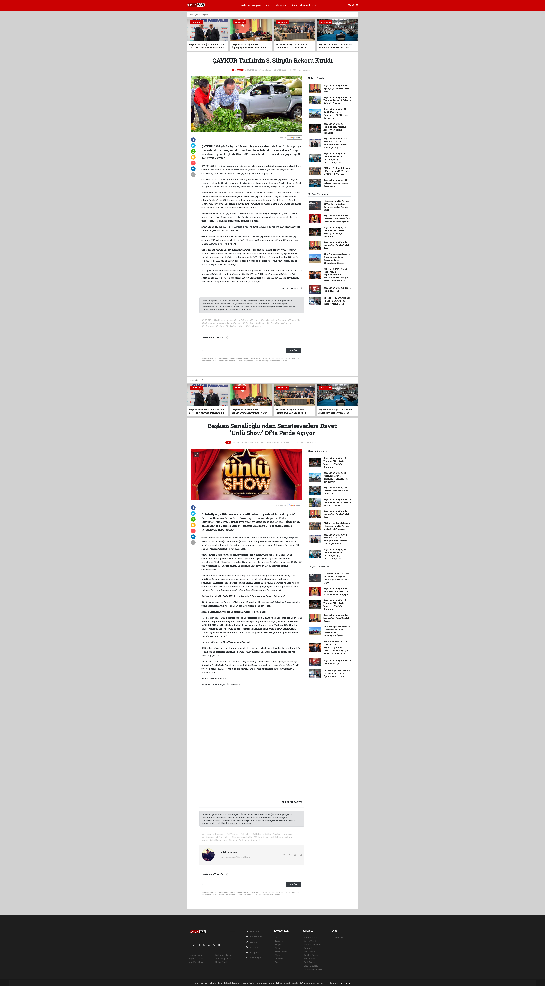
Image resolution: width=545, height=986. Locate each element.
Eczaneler (309, 948)
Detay (335, 983)
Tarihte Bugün (311, 955)
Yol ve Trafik (310, 941)
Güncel (293, 5)
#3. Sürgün (232, 320)
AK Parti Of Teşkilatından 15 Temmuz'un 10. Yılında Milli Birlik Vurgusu (336, 171)
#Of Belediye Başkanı (281, 837)
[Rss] (215, 945)
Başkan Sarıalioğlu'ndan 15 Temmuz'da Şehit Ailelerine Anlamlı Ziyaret (337, 100)
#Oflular (257, 834)
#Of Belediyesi (261, 837)
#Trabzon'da (294, 320)
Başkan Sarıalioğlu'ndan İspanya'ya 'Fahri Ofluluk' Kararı (336, 88)
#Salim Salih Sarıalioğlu (214, 840)
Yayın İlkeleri (196, 958)
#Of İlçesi (235, 323)
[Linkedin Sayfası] (210, 945)
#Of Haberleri (267, 320)
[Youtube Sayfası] (205, 945)
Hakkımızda (195, 955)
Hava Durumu (310, 937)
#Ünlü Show (257, 840)
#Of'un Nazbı (287, 323)
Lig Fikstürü (310, 951)
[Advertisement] (174, 54)
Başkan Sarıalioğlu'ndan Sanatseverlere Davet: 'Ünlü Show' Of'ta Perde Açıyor (337, 218)
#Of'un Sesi (248, 323)
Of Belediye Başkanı (286, 537)
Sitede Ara (338, 937)
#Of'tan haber (236, 326)
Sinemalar (309, 958)
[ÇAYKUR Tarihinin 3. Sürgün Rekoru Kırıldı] (246, 104)
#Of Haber (245, 834)
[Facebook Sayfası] (190, 945)
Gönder (293, 350)
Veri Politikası (196, 962)
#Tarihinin (219, 320)
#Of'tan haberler (254, 326)
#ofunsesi (287, 834)
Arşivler (254, 947)
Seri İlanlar (310, 962)
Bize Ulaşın (255, 957)
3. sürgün (226, 165)
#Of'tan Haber (222, 837)
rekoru (205, 183)
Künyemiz (255, 952)
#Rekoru (243, 320)
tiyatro (261, 545)
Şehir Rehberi (311, 965)
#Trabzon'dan (208, 323)
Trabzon (245, 5)
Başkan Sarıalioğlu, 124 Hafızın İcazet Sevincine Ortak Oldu (335, 183)
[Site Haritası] (220, 945)
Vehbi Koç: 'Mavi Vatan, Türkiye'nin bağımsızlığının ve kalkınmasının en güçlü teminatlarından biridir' (335, 274)
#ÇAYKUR (206, 320)
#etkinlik (244, 840)
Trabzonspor (280, 5)
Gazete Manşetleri (313, 969)
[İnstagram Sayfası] (200, 945)
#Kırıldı (254, 320)
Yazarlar (253, 942)
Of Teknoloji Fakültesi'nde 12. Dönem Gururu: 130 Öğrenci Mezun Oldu (336, 300)
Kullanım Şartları (224, 955)
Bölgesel (256, 5)
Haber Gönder (222, 962)
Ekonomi (305, 5)
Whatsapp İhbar (223, 958)
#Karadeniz (223, 323)
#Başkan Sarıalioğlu (242, 837)
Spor (314, 5)
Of (237, 5)
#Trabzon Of (222, 326)
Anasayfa (194, 14)
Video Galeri (256, 936)
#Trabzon (281, 320)
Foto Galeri (255, 931)
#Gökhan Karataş (271, 834)
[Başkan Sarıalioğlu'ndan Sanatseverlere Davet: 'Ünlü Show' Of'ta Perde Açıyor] (246, 474)
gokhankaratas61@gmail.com (236, 857)
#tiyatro (233, 840)
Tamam (347, 983)
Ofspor (267, 5)
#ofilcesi (260, 323)
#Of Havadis (273, 323)
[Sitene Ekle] (225, 945)
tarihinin (239, 169)
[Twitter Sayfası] (195, 945)
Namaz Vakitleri (312, 944)
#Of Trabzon (208, 326)
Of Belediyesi (210, 617)
